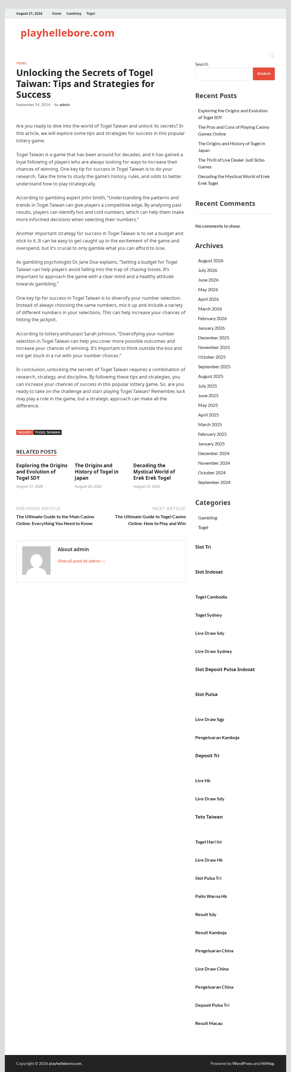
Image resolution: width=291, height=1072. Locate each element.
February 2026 (212, 318)
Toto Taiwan (209, 817)
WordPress (242, 1063)
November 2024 (214, 463)
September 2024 (214, 482)
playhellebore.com (67, 33)
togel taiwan (47, 432)
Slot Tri (203, 547)
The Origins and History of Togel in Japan (97, 471)
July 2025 (207, 385)
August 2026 (210, 260)
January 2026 (211, 328)
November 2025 (214, 347)
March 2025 (210, 424)
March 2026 (210, 308)
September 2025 (214, 366)
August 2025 (210, 376)
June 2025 (208, 395)
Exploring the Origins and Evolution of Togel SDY (41, 471)
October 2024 (212, 472)
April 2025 (208, 414)
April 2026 (208, 299)
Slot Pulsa (206, 694)
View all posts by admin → (82, 560)
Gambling (73, 13)
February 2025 (212, 434)
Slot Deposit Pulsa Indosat (225, 669)
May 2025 (208, 405)
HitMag (267, 1063)
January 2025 (211, 443)
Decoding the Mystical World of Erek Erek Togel (154, 471)
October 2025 (212, 357)
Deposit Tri (207, 755)
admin (64, 104)
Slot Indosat (209, 572)
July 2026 (207, 270)
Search (201, 64)
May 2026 (208, 289)
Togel (90, 13)
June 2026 (208, 279)
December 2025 (213, 337)
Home (56, 13)
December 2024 (213, 453)
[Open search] (272, 55)
